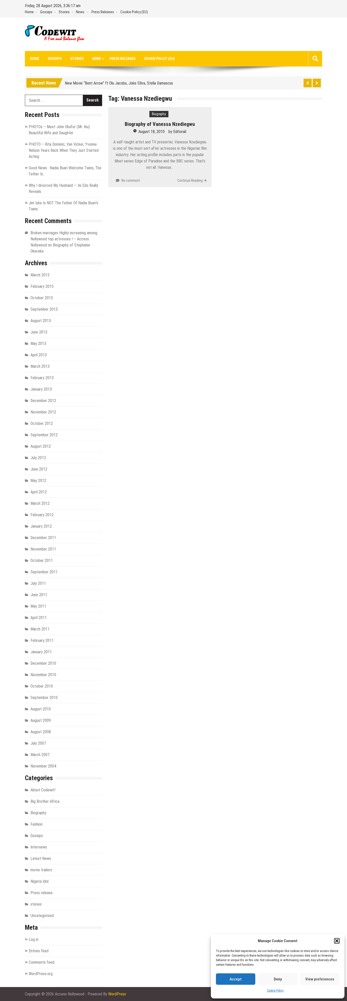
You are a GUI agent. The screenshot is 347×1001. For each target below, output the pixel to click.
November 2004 (43, 766)
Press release (41, 892)
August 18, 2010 (151, 131)
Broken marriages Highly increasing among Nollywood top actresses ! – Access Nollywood (63, 238)
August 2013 (40, 320)
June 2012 (38, 469)
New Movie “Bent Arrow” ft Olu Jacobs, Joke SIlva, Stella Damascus (119, 81)
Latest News (40, 858)
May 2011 (38, 606)
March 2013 (40, 366)
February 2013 (42, 377)
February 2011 (42, 640)
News (80, 12)
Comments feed (41, 962)
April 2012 (38, 492)
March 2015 (40, 275)
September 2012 (44, 434)
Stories (64, 12)
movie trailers (41, 869)
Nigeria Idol (39, 881)
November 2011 (43, 549)
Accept (236, 979)
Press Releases (102, 12)
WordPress (117, 994)
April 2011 (38, 617)
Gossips (46, 12)
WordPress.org (41, 973)
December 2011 (43, 537)
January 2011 (41, 651)
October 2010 (41, 686)
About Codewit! (42, 790)
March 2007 (40, 754)
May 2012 (38, 480)
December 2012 (43, 400)
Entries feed (39, 950)
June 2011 (38, 594)
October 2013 (41, 297)
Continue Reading (190, 180)
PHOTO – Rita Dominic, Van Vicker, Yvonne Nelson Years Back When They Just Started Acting (64, 150)
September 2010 (44, 697)
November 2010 (43, 674)
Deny (278, 979)
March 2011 (40, 629)
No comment (130, 180)
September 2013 (44, 309)
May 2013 (38, 343)
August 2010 (40, 709)
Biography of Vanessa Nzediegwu (160, 124)
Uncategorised (42, 915)
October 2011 (41, 560)
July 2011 (38, 583)
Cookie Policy (275, 990)
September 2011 (44, 572)
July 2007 (38, 743)
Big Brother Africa (44, 801)
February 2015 (42, 286)
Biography (159, 114)
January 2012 (41, 526)
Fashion (36, 824)
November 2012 (43, 412)
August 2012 (40, 446)
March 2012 (40, 503)
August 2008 (40, 731)
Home (29, 12)
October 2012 (41, 423)
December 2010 (43, 663)
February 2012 (42, 514)
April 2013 (38, 355)
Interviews (38, 847)
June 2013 (38, 332)
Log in (33, 939)
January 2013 (41, 389)
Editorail (179, 131)
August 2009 (40, 720)
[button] (336, 940)
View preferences (319, 979)
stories (36, 904)
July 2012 (38, 457)
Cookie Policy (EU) (134, 12)
